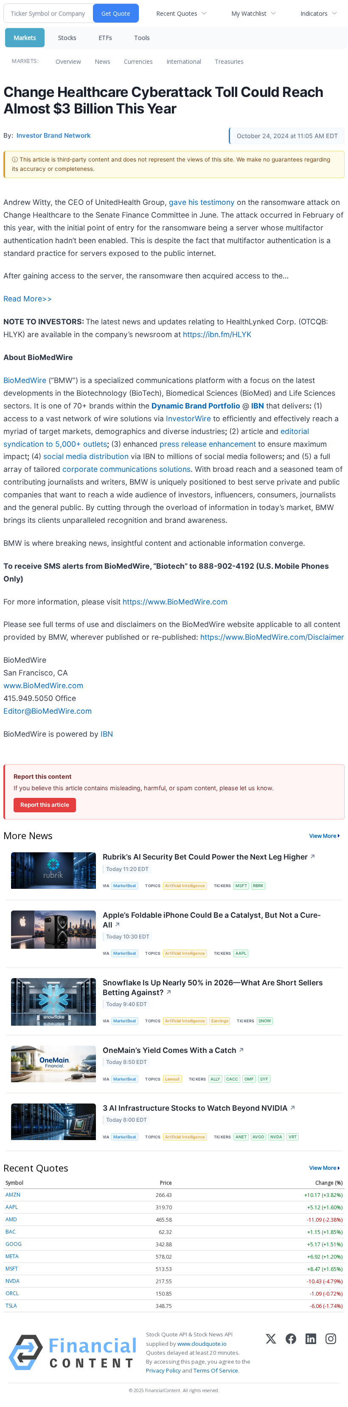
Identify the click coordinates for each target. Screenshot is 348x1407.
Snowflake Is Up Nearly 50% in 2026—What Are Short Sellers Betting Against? (213, 987)
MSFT (241, 885)
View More (323, 836)
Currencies (138, 61)
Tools (142, 38)
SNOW (264, 1020)
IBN (107, 733)
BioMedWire (24, 380)
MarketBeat (124, 885)
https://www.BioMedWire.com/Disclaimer (272, 637)
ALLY (215, 1079)
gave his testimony (202, 202)
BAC (11, 1231)
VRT (293, 1137)
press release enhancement (208, 444)
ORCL (12, 1293)
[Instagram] (331, 1352)
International (183, 61)
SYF (264, 1079)
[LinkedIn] (311, 1352)
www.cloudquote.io (202, 1343)
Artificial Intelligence (185, 885)
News (102, 61)
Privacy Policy (163, 1370)
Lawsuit (172, 1079)
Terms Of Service (216, 1370)
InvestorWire (188, 418)
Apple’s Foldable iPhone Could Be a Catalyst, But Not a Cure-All (212, 920)
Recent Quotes (176, 13)
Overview (68, 61)
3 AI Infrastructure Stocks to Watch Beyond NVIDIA (199, 1107)
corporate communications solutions (126, 469)
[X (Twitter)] (271, 1352)
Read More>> (27, 298)
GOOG (14, 1244)
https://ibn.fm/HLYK (217, 334)
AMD (11, 1219)
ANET (241, 1137)
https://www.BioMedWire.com (175, 601)
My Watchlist (249, 13)
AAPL (241, 953)
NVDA (276, 1137)
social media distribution (86, 456)
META (12, 1256)
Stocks (67, 38)
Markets (25, 38)
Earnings (219, 1020)
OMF (249, 1079)
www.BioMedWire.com (43, 685)
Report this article (44, 804)
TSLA (11, 1305)
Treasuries (229, 61)
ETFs (105, 38)
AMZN (13, 1194)
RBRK (258, 885)
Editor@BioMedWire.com (47, 710)
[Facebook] (291, 1352)
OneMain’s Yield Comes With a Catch (173, 1050)
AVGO (258, 1137)
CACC (232, 1079)
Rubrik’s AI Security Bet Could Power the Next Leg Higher (209, 856)
